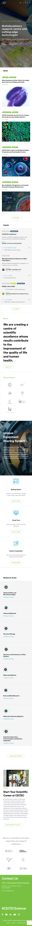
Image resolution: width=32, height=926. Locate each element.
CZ (20, 2)
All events (16, 308)
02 (14, 64)
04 (20, 64)
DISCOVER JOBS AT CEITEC (13, 824)
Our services (9, 463)
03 (17, 64)
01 (11, 64)
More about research (16, 756)
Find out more (16, 501)
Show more (16, 217)
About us (8, 367)
